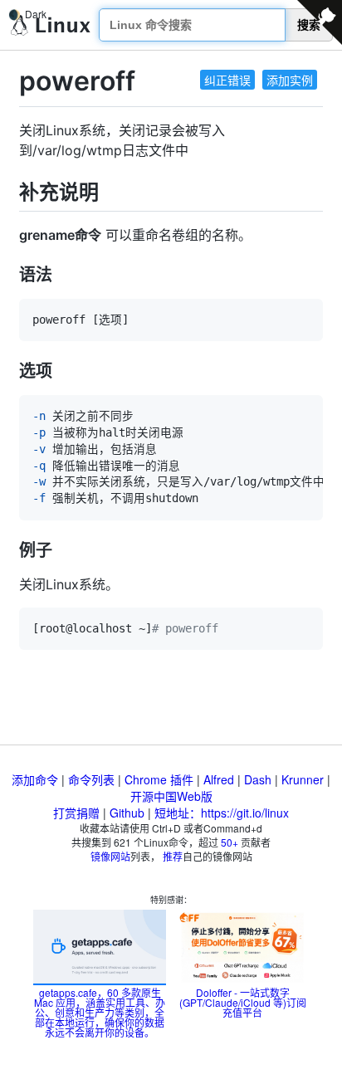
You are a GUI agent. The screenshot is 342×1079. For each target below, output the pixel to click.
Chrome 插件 (159, 779)
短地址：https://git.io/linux (221, 812)
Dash (257, 779)
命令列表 (91, 779)
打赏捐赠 (76, 812)
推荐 (173, 856)
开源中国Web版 (171, 796)
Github (127, 812)
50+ (229, 842)
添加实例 (289, 79)
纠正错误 (227, 79)
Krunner (302, 779)
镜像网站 (110, 856)
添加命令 (35, 779)
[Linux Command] (50, 25)
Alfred (218, 779)
